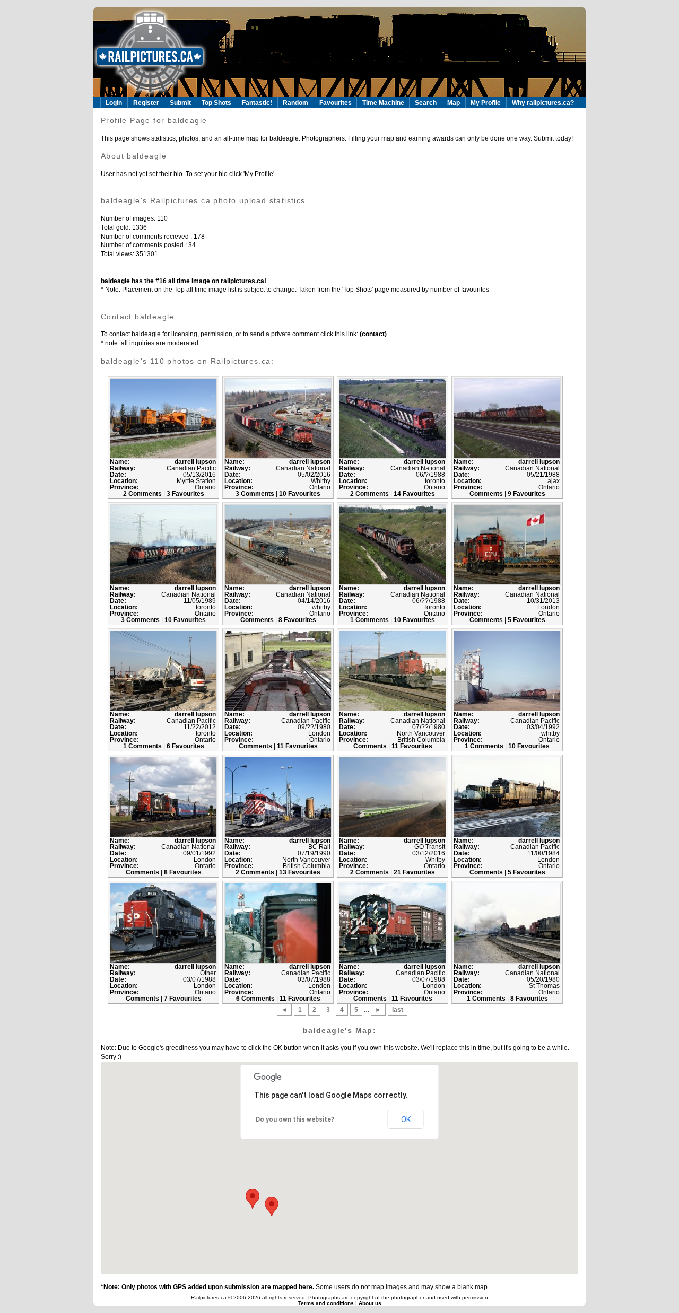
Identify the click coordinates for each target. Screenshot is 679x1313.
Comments (486, 493)
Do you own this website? (295, 1119)
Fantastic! (257, 103)
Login (114, 103)
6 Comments (256, 998)
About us (370, 1303)
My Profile (486, 103)
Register (146, 103)
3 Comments (256, 493)
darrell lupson (195, 462)
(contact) (372, 334)
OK (406, 1119)
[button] (252, 1199)
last (397, 1009)
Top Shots (216, 103)
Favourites (335, 103)
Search (426, 103)
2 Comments (143, 493)
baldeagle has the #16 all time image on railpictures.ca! (183, 281)
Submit (180, 103)
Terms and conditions (326, 1303)
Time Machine (383, 103)
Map (453, 103)
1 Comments (370, 620)
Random (295, 103)
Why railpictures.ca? (543, 103)
